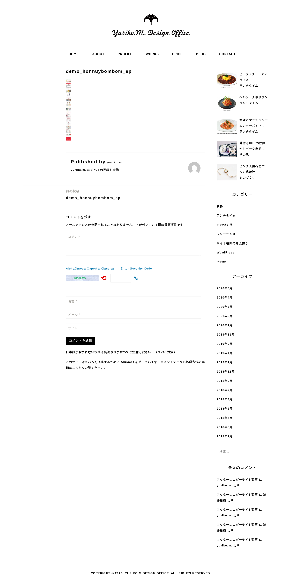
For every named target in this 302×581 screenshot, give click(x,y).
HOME (74, 54)
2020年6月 (225, 288)
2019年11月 (226, 334)
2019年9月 (225, 343)
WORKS (152, 54)
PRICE (177, 54)
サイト (73, 328)
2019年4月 (225, 353)
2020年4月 (225, 297)
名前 (72, 301)
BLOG (201, 54)
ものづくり (225, 224)
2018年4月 (225, 417)
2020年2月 (225, 316)
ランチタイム (226, 215)
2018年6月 (225, 399)
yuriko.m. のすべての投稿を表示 (95, 169)
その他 (221, 261)
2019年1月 (225, 362)
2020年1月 (225, 325)
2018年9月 (225, 380)
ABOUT (98, 54)
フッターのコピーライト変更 (237, 479)
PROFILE (125, 54)
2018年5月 (225, 408)
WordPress (226, 252)
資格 (220, 206)
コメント (74, 236)
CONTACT (227, 54)
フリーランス (226, 234)
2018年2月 (225, 436)
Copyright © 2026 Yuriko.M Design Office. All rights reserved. (151, 573)
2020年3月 (225, 306)
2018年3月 (225, 427)
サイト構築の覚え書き (232, 243)
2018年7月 (225, 390)
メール (74, 314)
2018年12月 (226, 371)
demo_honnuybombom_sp (93, 194)
